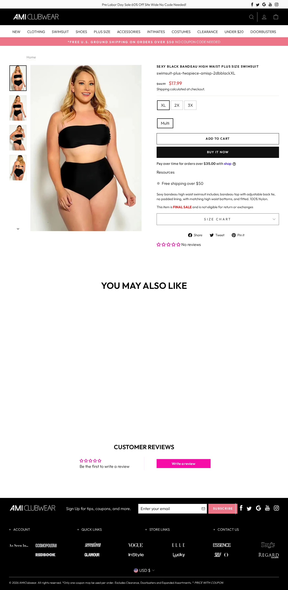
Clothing (36, 31)
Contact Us (228, 529)
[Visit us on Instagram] (277, 4)
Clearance (207, 31)
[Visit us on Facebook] (252, 4)
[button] (169, 244)
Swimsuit (60, 31)
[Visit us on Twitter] (257, 5)
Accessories (128, 31)
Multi (165, 123)
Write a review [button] (183, 463)
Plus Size (102, 31)
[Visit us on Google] (264, 4)
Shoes (81, 31)
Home (31, 57)
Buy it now (218, 152)
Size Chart (217, 219)
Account (21, 529)
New (16, 31)
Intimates (156, 31)
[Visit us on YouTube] (270, 4)
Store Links (159, 529)
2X (176, 105)
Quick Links (91, 529)
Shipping (163, 89)
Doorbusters (263, 31)
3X (190, 105)
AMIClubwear (27, 582)
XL (163, 105)
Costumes (181, 31)
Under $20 (234, 31)
